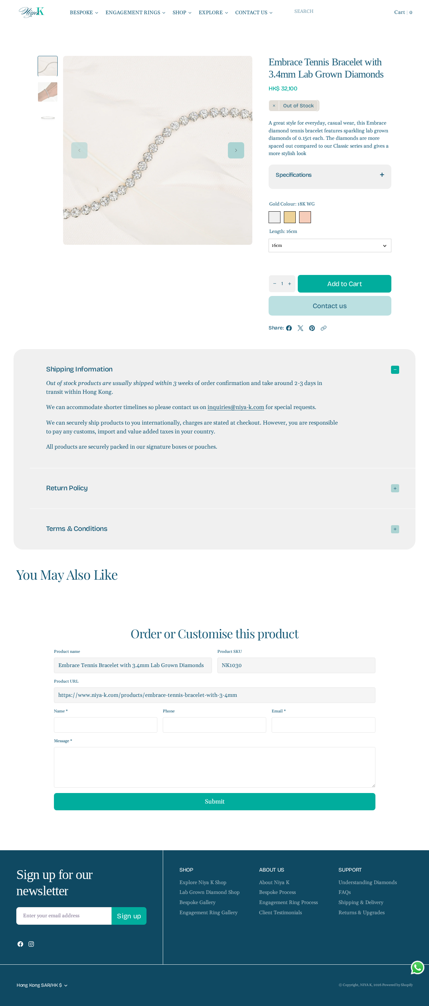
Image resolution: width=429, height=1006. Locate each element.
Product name (67, 651)
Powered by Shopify (397, 985)
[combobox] (333, 11)
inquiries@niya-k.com (236, 407)
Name (61, 711)
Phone (169, 711)
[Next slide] (236, 150)
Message (63, 741)
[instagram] (31, 944)
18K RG (305, 217)
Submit (215, 802)
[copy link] (323, 330)
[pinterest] (312, 330)
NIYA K (366, 985)
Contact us (330, 306)
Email (279, 711)
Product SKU (229, 651)
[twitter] (300, 330)
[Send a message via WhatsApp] (418, 968)
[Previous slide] (79, 150)
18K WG (274, 217)
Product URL (66, 681)
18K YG (290, 217)
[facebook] (289, 330)
